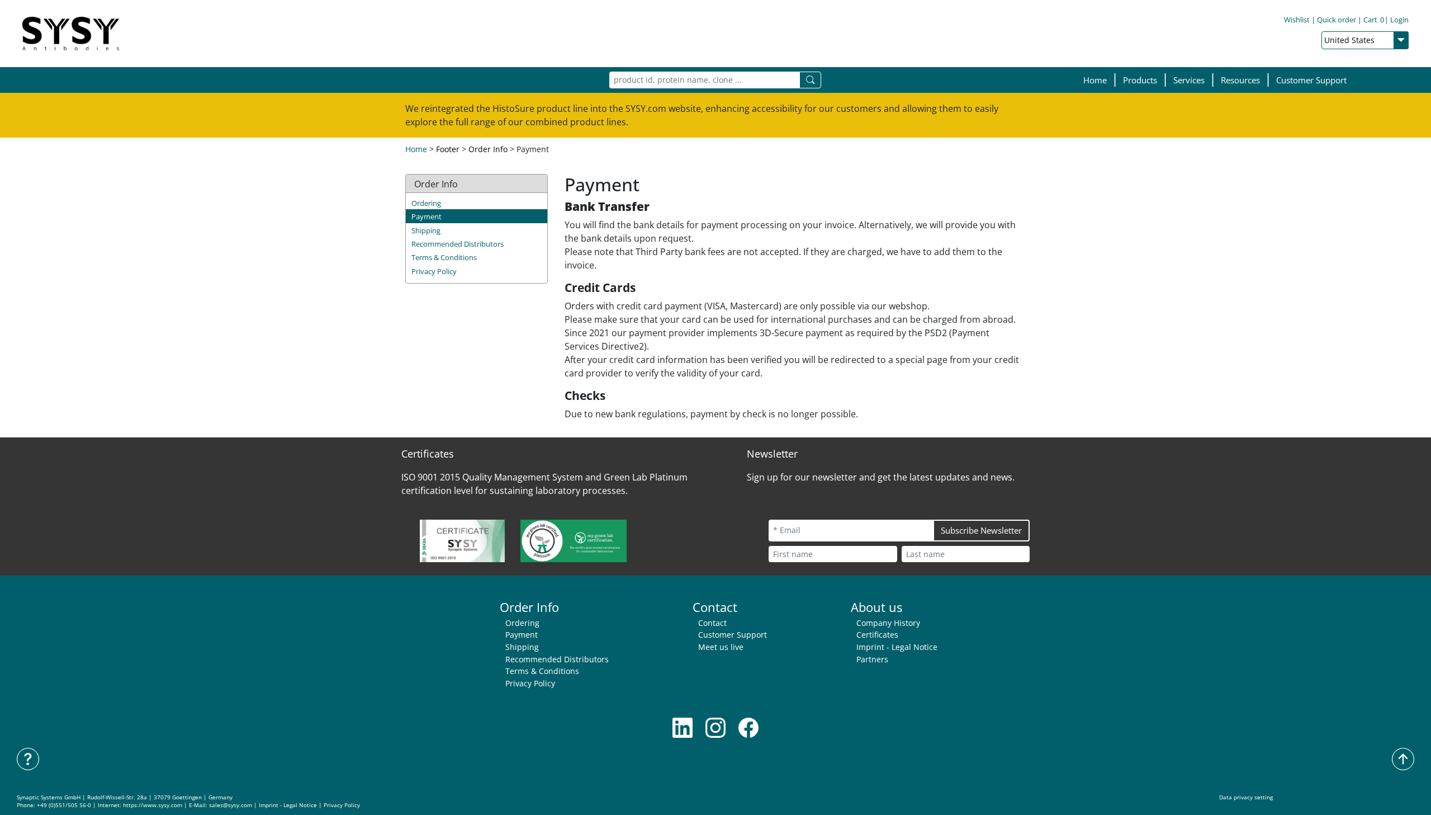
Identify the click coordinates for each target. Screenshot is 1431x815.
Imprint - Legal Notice (896, 647)
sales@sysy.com (230, 805)
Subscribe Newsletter (981, 530)
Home (1095, 80)
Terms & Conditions (444, 257)
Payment (426, 216)
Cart (1373, 20)
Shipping (425, 230)
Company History (888, 623)
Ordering (426, 203)
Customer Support (1311, 80)
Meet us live (720, 647)
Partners (872, 659)
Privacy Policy (434, 271)
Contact (712, 623)
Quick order (1336, 20)
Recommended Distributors (457, 244)
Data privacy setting (1246, 797)
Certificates (877, 634)
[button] (1140, 80)
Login (1399, 20)
